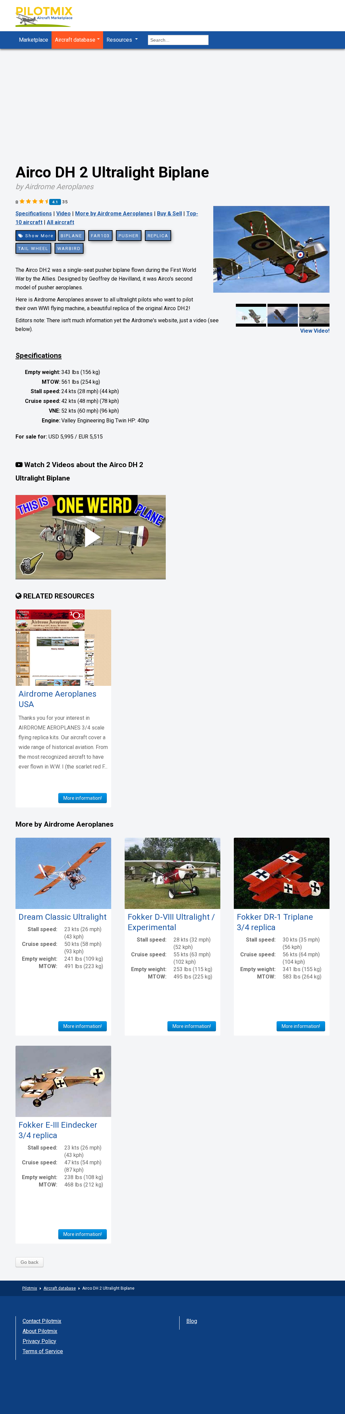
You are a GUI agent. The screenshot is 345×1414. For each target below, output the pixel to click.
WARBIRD (69, 248)
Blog (191, 1321)
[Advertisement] (172, 99)
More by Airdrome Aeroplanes (114, 213)
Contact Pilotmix (42, 1321)
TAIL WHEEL (33, 248)
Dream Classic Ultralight (62, 917)
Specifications (33, 213)
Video (63, 213)
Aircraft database (75, 40)
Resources (119, 40)
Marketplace (33, 40)
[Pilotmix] (49, 18)
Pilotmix (29, 1288)
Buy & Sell (169, 213)
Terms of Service (43, 1351)
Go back (29, 1262)
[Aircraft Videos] (283, 314)
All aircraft (60, 222)
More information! (82, 798)
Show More (39, 235)
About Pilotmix (40, 1331)
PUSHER (129, 235)
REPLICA (158, 235)
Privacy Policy (39, 1341)
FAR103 (100, 235)
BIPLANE (71, 235)
